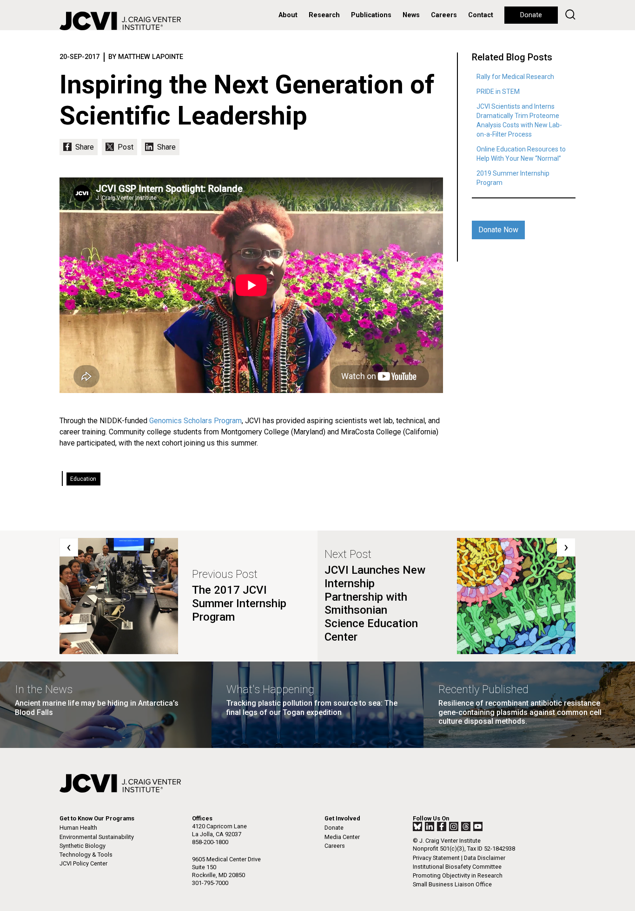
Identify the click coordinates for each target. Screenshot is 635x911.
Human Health (78, 827)
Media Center (342, 836)
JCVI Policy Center (83, 863)
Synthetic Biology (83, 845)
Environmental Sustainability (97, 836)
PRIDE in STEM (498, 91)
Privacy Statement (436, 857)
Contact (480, 15)
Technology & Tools (86, 854)
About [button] (288, 15)
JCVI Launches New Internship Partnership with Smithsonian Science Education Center (374, 603)
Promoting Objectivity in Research (458, 875)
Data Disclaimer (484, 857)
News (411, 15)
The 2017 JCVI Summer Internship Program (239, 603)
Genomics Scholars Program (195, 420)
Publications (371, 15)
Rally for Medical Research (515, 76)
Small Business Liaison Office (452, 884)
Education (83, 479)
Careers (444, 15)
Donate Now (498, 229)
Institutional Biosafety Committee (457, 866)
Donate (531, 15)
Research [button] (324, 15)
